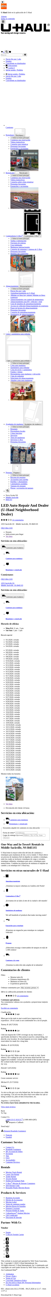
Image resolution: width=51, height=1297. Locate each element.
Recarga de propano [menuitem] (18, 477)
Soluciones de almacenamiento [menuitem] (21, 378)
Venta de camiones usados (15, 1204)
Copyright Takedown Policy (16, 1280)
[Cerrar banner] (2, 2)
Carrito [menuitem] (11, 68)
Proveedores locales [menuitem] (17, 431)
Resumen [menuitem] (13, 429)
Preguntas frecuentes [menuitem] (18, 146)
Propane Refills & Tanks (15, 1211)
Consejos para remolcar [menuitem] (19, 144)
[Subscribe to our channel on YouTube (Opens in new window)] (7, 1257)
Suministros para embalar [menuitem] (19, 368)
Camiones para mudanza (14, 548)
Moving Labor (11, 1202)
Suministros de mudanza (14, 910)
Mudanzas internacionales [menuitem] (20, 247)
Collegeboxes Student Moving (18, 1213)
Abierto (4, 17)
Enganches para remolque (14, 925)
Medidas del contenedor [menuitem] (19, 254)
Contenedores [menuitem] (14, 236)
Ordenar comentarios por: (11, 988)
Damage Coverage (13, 1208)
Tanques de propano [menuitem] (18, 486)
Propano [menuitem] (9, 473)
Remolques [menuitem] (10, 135)
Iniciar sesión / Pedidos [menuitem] (14, 70)
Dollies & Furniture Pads (15, 1181)
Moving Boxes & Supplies (16, 1206)
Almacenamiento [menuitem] (12, 286)
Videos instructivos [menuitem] (17, 142)
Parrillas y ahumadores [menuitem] (18, 482)
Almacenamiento (26, 286)
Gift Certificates (12, 1215)
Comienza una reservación (20, 178)
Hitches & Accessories (14, 1200)
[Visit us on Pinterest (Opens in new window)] (7, 1247)
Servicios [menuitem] (13, 435)
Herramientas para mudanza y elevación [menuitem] (25, 374)
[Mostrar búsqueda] (7, 51)
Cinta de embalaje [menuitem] (17, 376)
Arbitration (10, 1274)
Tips (7, 1156)
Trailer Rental (11, 1177)
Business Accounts (13, 1198)
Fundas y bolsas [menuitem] (16, 372)
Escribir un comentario (9, 1008)
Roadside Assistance (13, 1149)
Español (9, 1137)
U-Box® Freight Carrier (15, 1235)
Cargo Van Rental (12, 1174)
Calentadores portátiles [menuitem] (18, 484)
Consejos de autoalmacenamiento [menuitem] (22, 312)
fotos (9, 536)
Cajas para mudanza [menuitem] (18, 365)
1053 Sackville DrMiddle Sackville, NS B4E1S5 (12, 584)
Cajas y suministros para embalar (18, 361)
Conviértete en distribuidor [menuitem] (16, 63)
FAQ (7, 1158)
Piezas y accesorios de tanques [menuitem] (21, 488)
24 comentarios (18, 520)
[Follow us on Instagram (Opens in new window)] (7, 1244)
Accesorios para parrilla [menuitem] (19, 480)
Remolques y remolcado (14, 570)
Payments (9, 1154)
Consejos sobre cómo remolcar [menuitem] (21, 182)
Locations (12, 1285)
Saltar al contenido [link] (8, 19)
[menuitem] (30, 178)
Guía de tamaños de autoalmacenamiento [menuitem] (25, 304)
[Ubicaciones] (10, 52)
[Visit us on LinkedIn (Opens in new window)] (7, 1251)
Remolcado (10, 173)
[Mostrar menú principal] (3, 22)
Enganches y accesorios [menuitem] (19, 149)
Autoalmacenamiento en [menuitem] (22, 293)
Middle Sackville (12, 497)
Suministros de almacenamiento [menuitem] (22, 314)
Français (9, 1135)
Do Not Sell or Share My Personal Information (23, 1283)
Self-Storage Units (12, 1186)
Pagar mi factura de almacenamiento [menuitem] (23, 308)
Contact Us (10, 1147)
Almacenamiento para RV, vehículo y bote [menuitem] (26, 302)
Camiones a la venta (12, 960)
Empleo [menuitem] (9, 61)
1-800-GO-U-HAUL (14, 1120)
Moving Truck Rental (14, 1172)
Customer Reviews (13, 1162)
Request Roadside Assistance (15, 1131)
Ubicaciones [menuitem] (12, 66)
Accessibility (10, 1160)
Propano (16, 473)
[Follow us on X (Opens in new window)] (7, 1254)
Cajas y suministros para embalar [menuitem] (18, 334)
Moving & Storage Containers (20, 1183)
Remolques (20, 135)
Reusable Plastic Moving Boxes (18, 1188)
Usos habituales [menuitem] (16, 245)
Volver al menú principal (20, 138)
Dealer (8, 1232)
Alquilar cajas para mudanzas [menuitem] (21, 380)
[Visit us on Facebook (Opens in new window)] (7, 1240)
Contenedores (31, 236)
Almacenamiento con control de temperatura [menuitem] (27, 300)
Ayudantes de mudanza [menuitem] (15, 424)
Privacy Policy (11, 1276)
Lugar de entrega (13, 835)
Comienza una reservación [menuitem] (20, 140)
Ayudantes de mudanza (33, 424)
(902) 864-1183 (7, 528)
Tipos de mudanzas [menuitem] (17, 438)
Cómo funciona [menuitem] (16, 433)
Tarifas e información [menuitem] (18, 241)
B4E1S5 (9, 500)
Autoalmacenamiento (13, 881)
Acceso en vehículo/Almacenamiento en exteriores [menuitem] (29, 306)
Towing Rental (11, 1179)
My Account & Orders (14, 1152)
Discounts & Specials (14, 1217)
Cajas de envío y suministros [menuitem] (21, 370)
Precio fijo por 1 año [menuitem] (13, 59)
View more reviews (8, 1107)
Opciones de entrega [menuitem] (18, 243)
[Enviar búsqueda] (25, 54)
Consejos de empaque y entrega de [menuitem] (26, 249)
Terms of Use (11, 1278)
